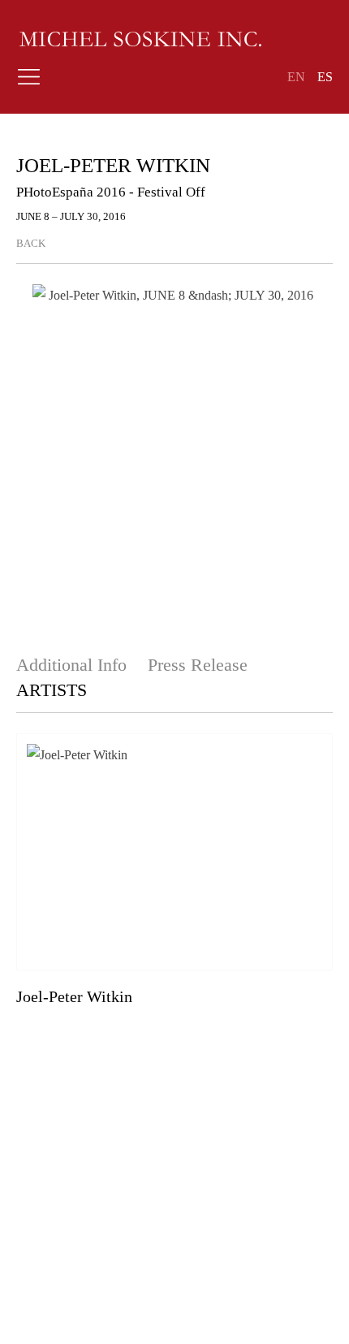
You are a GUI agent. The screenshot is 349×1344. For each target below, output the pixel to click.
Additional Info (73, 665)
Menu (28, 81)
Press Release (198, 665)
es (325, 77)
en (296, 77)
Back (30, 243)
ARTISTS (51, 690)
